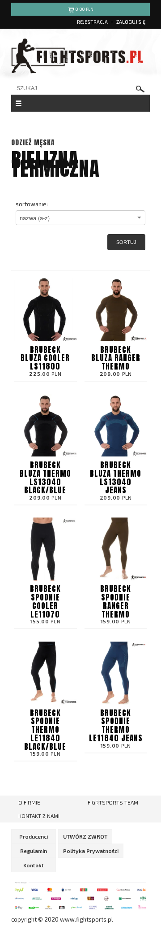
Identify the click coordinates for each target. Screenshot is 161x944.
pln (84, 9)
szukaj (140, 89)
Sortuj (126, 242)
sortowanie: (32, 204)
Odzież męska (33, 142)
